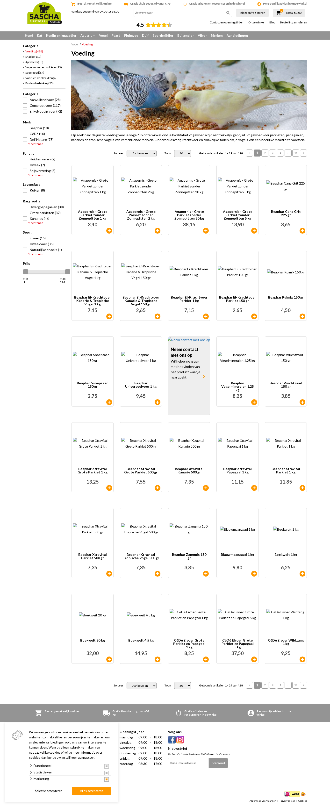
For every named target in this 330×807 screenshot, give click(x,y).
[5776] (254, 402)
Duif (145, 35)
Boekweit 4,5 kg (141, 640)
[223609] (302, 574)
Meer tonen (35, 144)
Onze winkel (256, 22)
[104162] (254, 659)
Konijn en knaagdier (61, 35)
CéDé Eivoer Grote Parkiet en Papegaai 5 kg (238, 644)
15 (295, 153)
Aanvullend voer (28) (45, 100)
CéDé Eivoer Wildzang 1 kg (286, 642)
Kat (39, 35)
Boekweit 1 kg (285, 555)
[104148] (206, 659)
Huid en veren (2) (42, 159)
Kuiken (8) (37, 190)
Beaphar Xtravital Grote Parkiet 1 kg (93, 470)
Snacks (33, 56)
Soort (27, 232)
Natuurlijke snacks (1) (46, 250)
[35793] (302, 316)
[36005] (206, 316)
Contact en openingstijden (227, 22)
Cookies (302, 800)
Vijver (202, 35)
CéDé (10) (37, 134)
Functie (29, 153)
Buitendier (185, 35)
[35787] (157, 316)
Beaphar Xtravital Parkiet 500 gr (92, 556)
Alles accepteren (91, 791)
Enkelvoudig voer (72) (46, 111)
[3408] (254, 488)
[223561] (157, 231)
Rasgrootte (32, 201)
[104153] (302, 659)
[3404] (206, 488)
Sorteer (118, 153)
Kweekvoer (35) (42, 244)
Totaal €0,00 (293, 12)
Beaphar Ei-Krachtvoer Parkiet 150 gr (237, 299)
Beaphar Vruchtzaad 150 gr (286, 384)
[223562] (254, 231)
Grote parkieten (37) (45, 213)
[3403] (157, 488)
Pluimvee (131, 35)
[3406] (157, 574)
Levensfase (31, 184)
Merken (217, 35)
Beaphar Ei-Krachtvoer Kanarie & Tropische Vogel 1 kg (92, 301)
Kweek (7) (37, 165)
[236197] (109, 659)
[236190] (206, 231)
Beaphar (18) (39, 128)
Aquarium (87, 35)
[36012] (109, 316)
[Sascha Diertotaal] (44, 13)
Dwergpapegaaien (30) (47, 207)
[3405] (109, 574)
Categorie (30, 94)
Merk (27, 122)
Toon (168, 153)
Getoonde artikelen (221, 153)
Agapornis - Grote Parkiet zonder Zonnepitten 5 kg (237, 215)
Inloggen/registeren (252, 12)
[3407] (109, 488)
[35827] (302, 231)
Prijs (26, 263)
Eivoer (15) (38, 238)
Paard (116, 35)
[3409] (302, 488)
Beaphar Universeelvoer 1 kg (141, 384)
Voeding (34, 51)
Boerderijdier (162, 35)
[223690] (157, 659)
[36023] (157, 402)
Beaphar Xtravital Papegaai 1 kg (237, 470)
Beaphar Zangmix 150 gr (189, 556)
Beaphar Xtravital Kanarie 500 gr (189, 470)
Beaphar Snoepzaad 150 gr (92, 384)
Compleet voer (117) (45, 105)
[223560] (109, 231)
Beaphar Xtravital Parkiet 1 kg (286, 470)
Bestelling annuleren (293, 22)
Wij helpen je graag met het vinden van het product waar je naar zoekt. (185, 369)
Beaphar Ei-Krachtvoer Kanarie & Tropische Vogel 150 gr (140, 301)
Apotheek (34, 62)
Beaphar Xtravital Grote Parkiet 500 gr (141, 470)
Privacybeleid (287, 800)
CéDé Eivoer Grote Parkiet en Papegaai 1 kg (189, 644)
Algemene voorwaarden (263, 800)
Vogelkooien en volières (43, 67)
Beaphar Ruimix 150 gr (286, 297)
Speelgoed (34, 72)
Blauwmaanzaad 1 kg (237, 555)
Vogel (103, 35)
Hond (29, 35)
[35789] (254, 316)
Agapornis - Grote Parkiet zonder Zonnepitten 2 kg (141, 215)
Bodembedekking (39, 83)
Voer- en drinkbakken (41, 78)
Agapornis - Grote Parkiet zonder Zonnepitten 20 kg (189, 215)
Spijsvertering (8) (42, 171)
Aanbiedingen (237, 35)
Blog (272, 22)
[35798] (302, 402)
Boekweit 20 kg (92, 640)
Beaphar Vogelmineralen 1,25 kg (237, 386)
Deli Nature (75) (41, 139)
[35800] (206, 574)
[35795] (109, 402)
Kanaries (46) (40, 218)
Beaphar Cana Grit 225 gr (286, 213)
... (288, 153)
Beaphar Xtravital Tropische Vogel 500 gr (141, 556)
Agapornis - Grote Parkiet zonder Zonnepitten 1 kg (92, 215)
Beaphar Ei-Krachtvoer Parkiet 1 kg (189, 299)
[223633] (254, 574)
